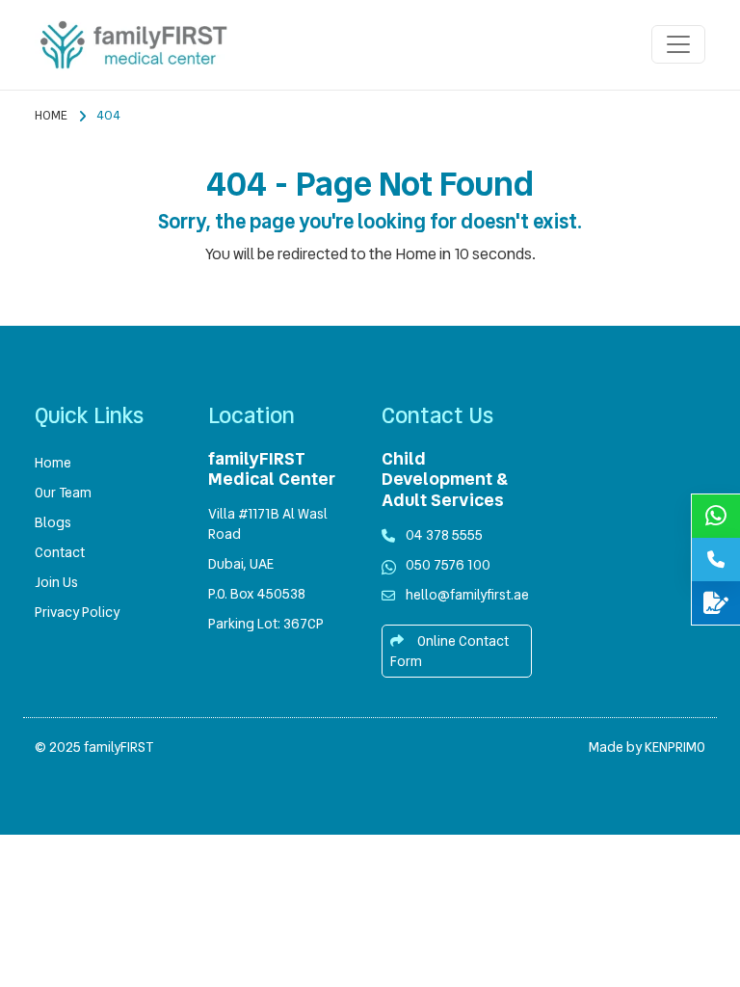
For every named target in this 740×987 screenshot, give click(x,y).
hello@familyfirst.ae (467, 594)
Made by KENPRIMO (647, 747)
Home (51, 115)
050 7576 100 (448, 564)
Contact (60, 552)
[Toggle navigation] (678, 44)
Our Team (63, 492)
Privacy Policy (77, 612)
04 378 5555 (444, 535)
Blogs (53, 522)
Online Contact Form (449, 651)
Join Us (56, 582)
